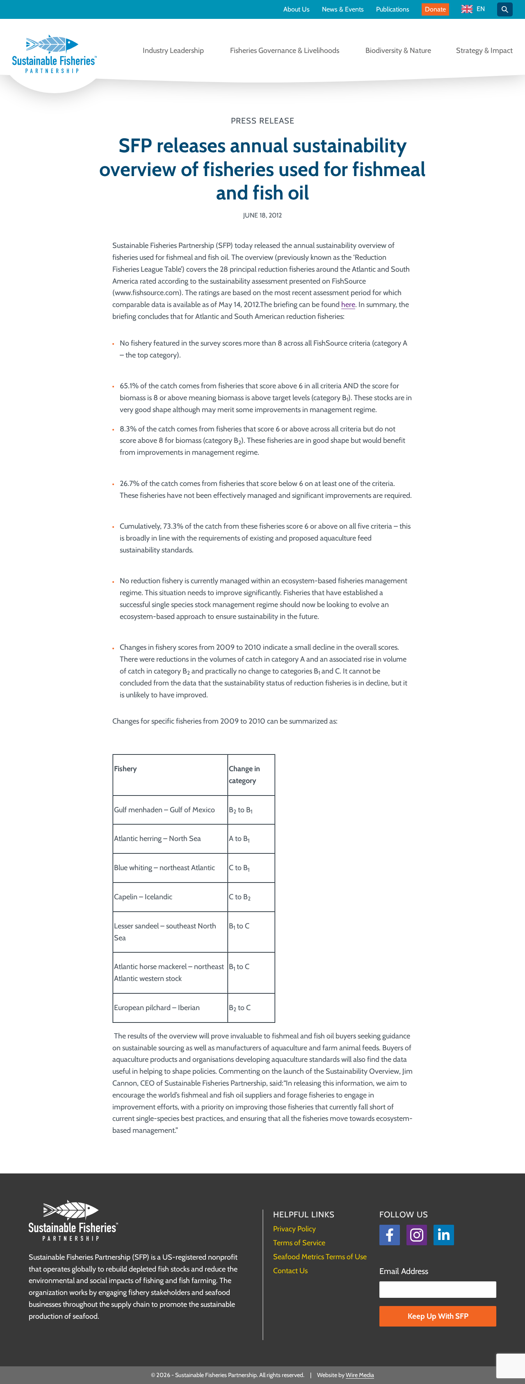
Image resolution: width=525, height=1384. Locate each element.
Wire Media (360, 1375)
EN (481, 9)
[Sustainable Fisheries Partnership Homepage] (54, 54)
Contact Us (290, 1270)
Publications (392, 9)
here (348, 304)
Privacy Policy (294, 1229)
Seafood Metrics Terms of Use (320, 1256)
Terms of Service (299, 1243)
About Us (296, 9)
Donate (435, 9)
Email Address (403, 1271)
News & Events (343, 9)
